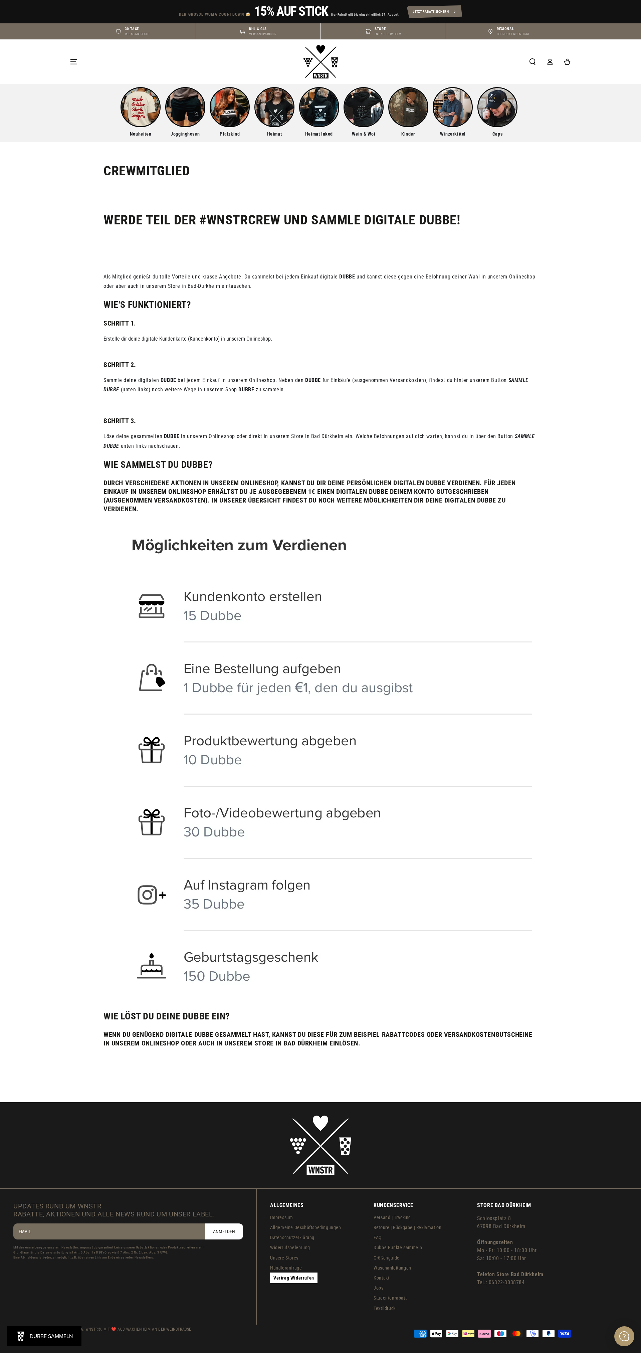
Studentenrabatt (390, 1298)
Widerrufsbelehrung (290, 1247)
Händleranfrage (286, 1268)
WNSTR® (93, 1329)
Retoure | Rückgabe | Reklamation (407, 1227)
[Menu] (73, 61)
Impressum (281, 1217)
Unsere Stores (284, 1258)
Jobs (378, 1288)
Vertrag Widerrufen (293, 1278)
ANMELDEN (224, 1231)
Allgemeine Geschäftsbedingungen (305, 1227)
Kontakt (381, 1278)
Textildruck (385, 1308)
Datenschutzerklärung (292, 1237)
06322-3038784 (507, 1282)
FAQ (378, 1237)
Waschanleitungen (392, 1268)
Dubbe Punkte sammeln (398, 1247)
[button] (532, 61)
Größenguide (387, 1258)
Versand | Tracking (392, 1217)
